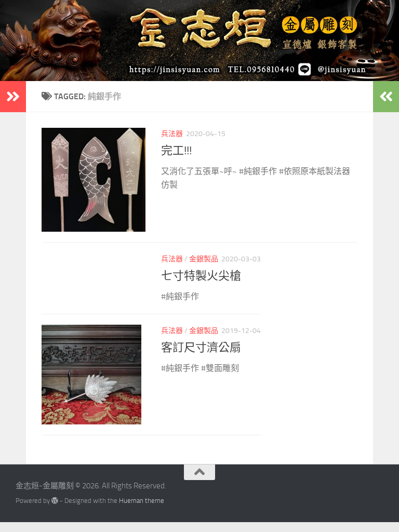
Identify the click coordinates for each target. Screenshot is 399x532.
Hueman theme (141, 500)
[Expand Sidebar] (13, 96)
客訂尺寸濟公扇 (201, 347)
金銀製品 (203, 259)
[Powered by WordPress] (54, 500)
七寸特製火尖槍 (201, 276)
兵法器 (172, 133)
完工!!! (176, 150)
